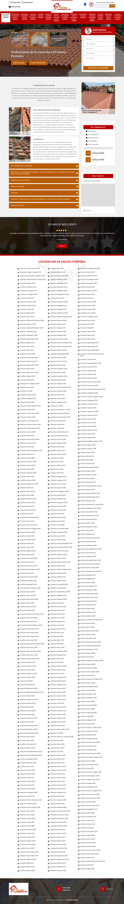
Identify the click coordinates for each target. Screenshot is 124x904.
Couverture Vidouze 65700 (27, 376)
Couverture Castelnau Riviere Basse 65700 (92, 389)
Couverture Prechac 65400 (27, 711)
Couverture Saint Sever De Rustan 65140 (32, 614)
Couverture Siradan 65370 (27, 502)
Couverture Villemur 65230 (28, 324)
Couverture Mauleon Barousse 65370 (61, 346)
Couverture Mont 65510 (57, 298)
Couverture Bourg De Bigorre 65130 (90, 486)
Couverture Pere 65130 (26, 766)
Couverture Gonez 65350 (57, 725)
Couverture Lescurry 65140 (58, 484)
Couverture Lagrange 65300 (58, 573)
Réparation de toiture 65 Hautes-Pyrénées (25, 17)
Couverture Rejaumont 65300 (28, 688)
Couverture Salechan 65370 (28, 606)
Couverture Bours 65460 (87, 478)
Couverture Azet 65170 (87, 657)
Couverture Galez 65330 (57, 796)
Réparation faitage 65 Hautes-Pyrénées (108, 17)
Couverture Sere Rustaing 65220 (29, 517)
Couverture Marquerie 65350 (58, 376)
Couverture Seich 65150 (27, 543)
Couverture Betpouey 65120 (88, 545)
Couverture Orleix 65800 (27, 826)
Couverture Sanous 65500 (27, 592)
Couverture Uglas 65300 (27, 402)
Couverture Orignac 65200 (27, 841)
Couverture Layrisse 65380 (58, 488)
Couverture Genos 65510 (57, 759)
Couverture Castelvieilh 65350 (89, 393)
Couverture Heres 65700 (57, 673)
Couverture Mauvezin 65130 (58, 350)
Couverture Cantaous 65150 (28, 302)
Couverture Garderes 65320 (58, 800)
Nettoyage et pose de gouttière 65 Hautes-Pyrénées (74, 18)
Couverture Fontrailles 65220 (58, 826)
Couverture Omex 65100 (27, 848)
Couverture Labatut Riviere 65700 (60, 592)
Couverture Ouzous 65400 (27, 781)
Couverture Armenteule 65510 (89, 765)
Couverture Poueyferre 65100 (28, 729)
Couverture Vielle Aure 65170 (28, 361)
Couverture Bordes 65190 (87, 501)
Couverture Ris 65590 (26, 681)
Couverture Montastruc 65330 (59, 302)
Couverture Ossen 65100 (27, 811)
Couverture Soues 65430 (27, 476)
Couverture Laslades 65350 (58, 499)
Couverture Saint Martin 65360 (29, 632)
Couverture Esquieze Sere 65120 (59, 859)
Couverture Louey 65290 (57, 424)
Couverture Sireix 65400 (27, 495)
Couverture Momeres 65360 (58, 320)
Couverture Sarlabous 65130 (28, 584)
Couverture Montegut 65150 (58, 305)
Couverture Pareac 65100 (27, 770)
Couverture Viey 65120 (26, 350)
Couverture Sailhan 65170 (27, 662)
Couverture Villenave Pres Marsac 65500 (32, 320)
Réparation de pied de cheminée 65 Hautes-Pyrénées (92, 18)
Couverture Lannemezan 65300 (59, 528)
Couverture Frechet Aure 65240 (59, 815)
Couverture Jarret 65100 (57, 618)
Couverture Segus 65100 (27, 554)
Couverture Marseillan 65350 (58, 369)
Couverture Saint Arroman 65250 (29, 659)
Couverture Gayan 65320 (57, 781)
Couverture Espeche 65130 (58, 863)
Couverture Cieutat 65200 (87, 331)
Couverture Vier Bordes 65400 (29, 357)
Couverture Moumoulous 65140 (59, 276)
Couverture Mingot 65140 (57, 328)
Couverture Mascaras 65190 (58, 361)
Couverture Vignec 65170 (27, 343)
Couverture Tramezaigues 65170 (29, 421)
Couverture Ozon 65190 (27, 777)
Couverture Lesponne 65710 (28, 287)
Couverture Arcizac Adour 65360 (89, 805)
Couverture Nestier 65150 (57, 272)
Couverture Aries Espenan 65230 (89, 776)
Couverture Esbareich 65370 (88, 291)
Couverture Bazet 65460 (87, 608)
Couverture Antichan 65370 (88, 817)
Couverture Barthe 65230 (87, 623)
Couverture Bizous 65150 (87, 523)
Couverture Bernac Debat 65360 (89, 567)
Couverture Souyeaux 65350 (28, 473)
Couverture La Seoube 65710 (28, 291)
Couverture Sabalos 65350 (27, 677)
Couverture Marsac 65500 (57, 372)
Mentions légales (72, 900)
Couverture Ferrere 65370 (57, 829)
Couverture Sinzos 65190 (27, 506)
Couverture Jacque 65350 (57, 621)
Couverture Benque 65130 (87, 575)
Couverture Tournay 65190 (27, 432)
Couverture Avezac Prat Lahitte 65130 (91, 679)
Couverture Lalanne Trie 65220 (59, 551)
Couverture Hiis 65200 (56, 662)
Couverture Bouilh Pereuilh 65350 (90, 493)
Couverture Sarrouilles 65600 (28, 558)
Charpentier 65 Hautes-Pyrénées (83, 16)
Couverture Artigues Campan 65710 (30, 272)
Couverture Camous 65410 (88, 422)
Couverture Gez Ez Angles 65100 (59, 729)
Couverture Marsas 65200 (57, 365)
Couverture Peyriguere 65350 (28, 759)
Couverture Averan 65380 (87, 683)
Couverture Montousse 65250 (58, 287)
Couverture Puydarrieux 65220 (29, 699)
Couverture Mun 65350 (57, 268)
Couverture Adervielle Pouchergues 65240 (92, 861)
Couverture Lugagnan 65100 (58, 402)
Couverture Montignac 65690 (58, 291)
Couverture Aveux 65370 (87, 675)
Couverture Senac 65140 (27, 536)
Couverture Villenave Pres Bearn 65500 (31, 328)
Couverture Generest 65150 (58, 770)
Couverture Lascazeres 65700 (58, 502)
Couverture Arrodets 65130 (88, 746)
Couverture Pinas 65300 (27, 740)
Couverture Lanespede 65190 (58, 532)
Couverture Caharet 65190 (88, 437)
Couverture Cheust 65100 (87, 339)
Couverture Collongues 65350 (88, 317)
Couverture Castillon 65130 (88, 374)
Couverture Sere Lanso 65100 (28, 525)
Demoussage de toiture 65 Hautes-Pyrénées (15, 17)
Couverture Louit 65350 (57, 428)
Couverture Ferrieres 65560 (58, 833)
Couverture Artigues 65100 (88, 735)
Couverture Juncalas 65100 (58, 606)
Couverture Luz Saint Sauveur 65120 (60, 387)
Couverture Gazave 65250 (57, 777)
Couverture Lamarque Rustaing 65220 (61, 543)
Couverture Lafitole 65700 (57, 577)
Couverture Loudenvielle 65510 (59, 432)
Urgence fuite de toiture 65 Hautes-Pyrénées (56, 18)
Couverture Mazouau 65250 (58, 331)
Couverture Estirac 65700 (57, 837)
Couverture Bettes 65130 (87, 534)
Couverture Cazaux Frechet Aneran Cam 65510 (92, 355)
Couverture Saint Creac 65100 (28, 655)
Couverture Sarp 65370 (26, 573)
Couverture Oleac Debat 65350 (29, 856)
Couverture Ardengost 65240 (88, 787)
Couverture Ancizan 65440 (88, 843)
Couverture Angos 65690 (87, 835)
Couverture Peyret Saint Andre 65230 (31, 755)
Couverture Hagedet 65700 (58, 685)
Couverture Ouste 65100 (27, 785)
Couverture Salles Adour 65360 (29, 599)
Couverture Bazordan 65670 (88, 601)
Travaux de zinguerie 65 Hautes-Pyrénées (48, 17)
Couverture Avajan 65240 (87, 690)
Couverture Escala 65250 (87, 287)
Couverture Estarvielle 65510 (58, 848)
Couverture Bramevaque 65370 (89, 467)
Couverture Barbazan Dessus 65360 (90, 642)
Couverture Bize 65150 (86, 530)
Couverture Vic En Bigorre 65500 (29, 383)
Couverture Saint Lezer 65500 (28, 640)
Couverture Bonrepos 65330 (88, 519)
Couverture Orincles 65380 (28, 829)
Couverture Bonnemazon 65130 (89, 515)
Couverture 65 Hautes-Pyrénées (5, 16)
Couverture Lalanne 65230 (58, 558)
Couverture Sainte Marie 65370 (29, 629)
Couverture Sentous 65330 (27, 532)
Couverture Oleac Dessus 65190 (29, 852)
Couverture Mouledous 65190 (58, 283)
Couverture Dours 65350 (87, 294)
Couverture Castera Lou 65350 (89, 385)
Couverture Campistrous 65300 (89, 411)
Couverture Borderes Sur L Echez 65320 (91, 504)
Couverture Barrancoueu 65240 (89, 631)
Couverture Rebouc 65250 (27, 283)
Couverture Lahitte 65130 (57, 566)
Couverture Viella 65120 (27, 369)
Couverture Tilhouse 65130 (28, 443)
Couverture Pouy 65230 (27, 722)
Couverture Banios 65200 (87, 653)
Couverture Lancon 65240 (57, 536)
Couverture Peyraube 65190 (28, 763)
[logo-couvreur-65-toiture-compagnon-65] (62, 6)
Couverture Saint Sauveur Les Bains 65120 (32, 276)
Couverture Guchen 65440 (57, 696)
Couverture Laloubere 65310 (58, 554)
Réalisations (19, 63)
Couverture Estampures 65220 (59, 856)
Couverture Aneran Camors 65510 (90, 850)
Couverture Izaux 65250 (57, 625)
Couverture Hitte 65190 (57, 659)
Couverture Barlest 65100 (87, 634)
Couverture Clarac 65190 (87, 320)
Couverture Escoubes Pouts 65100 (90, 268)
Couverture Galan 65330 (57, 804)
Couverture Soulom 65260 (27, 480)
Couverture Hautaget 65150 (58, 677)
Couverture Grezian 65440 (57, 714)
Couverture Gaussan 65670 (58, 789)
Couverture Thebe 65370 (27, 454)
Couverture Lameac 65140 (58, 540)
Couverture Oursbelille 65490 (28, 792)
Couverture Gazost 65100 (57, 774)
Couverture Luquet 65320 (57, 398)
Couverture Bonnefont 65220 (88, 527)
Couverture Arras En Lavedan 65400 (90, 772)
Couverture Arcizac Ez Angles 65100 (90, 790)
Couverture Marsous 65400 (58, 357)
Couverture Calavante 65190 (88, 430)
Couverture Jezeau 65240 (57, 610)
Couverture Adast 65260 (87, 869)
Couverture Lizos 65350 (57, 458)
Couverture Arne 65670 (87, 768)
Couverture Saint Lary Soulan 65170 (30, 651)
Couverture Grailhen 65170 (58, 711)
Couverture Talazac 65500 (27, 465)
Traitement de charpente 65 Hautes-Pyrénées (65, 17)
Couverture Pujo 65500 (26, 707)
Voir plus (62, 246)
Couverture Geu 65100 (56, 740)
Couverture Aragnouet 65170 (88, 809)
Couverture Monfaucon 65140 (59, 313)
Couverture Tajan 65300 (27, 469)
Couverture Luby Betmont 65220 (59, 413)
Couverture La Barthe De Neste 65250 (91, 620)
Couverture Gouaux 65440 (57, 722)
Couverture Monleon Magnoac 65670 (61, 317)
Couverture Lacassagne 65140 (59, 584)
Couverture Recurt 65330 (27, 696)
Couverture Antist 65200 (87, 813)
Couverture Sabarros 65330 (28, 666)
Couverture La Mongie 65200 (28, 294)
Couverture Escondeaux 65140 (89, 279)
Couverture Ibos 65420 (56, 636)
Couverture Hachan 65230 (57, 688)
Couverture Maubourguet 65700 (59, 354)
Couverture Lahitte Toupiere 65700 (60, 562)
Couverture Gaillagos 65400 (58, 807)
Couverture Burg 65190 (87, 456)
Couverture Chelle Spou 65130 (89, 346)
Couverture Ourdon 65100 (27, 789)
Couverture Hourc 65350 (57, 647)
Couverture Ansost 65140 (87, 824)
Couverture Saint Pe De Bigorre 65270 (31, 625)
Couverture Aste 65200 (87, 716)
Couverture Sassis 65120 (27, 562)
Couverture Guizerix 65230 (58, 692)
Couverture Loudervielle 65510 (59, 436)
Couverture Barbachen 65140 (88, 649)
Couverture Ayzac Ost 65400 (88, 668)
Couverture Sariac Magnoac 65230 (30, 588)
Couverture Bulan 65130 (87, 463)
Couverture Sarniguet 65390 (28, 580)
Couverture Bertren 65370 (88, 553)
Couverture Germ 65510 (57, 748)
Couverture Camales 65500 (88, 426)
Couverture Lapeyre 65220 (58, 517)
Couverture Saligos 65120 (27, 610)
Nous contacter (38, 63)
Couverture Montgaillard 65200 (59, 294)
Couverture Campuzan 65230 (88, 404)
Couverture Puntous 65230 (27, 703)
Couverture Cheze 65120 (87, 335)
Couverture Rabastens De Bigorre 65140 (32, 692)
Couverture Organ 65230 (27, 833)
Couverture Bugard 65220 (87, 471)
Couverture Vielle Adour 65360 (29, 372)
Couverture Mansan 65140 (58, 380)
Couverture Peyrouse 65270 (28, 744)
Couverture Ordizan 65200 (27, 844)
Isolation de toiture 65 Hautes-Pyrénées (33, 17)
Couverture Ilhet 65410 (57, 644)
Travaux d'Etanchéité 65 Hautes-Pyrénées (118, 17)
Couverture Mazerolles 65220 (58, 339)
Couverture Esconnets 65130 (88, 276)
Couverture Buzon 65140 (87, 452)
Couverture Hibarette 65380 (58, 666)
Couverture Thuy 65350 (27, 447)
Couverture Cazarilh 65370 (88, 359)
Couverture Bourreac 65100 (88, 475)
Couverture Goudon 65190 (57, 718)
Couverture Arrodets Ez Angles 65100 (91, 757)
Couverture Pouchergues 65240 (29, 733)
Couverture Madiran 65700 (58, 383)
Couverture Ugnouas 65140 (28, 395)
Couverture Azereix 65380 (87, 664)
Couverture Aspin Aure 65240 (88, 731)
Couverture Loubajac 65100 (58, 443)
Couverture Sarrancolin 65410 (28, 577)
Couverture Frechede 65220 (58, 822)
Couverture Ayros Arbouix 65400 (89, 672)
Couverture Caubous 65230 (88, 370)
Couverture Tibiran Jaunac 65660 (29, 439)
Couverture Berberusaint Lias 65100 (90, 571)
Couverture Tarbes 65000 (27, 458)
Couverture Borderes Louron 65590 (90, 508)
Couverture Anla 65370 (87, 828)
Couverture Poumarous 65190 (28, 725)
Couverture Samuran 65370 (28, 595)
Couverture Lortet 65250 (57, 447)
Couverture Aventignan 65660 (89, 686)
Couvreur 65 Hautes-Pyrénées (41, 16)
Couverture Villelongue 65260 (28, 335)
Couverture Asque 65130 (87, 724)
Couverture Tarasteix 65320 (28, 461)
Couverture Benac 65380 (87, 582)
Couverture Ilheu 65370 (57, 632)
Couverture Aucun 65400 (87, 709)
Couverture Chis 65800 (86, 328)
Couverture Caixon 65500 (87, 434)
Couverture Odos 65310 (27, 863)
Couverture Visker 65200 (27, 313)
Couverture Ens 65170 (86, 298)
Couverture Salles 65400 (27, 603)
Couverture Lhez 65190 (57, 473)
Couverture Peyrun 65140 (27, 748)
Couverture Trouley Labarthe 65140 (30, 406)
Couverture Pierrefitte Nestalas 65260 (31, 751)
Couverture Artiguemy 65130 (88, 738)
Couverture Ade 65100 (86, 865)
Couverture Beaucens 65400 (88, 590)
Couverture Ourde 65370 (27, 796)
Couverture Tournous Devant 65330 (30, 424)
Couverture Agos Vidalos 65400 (89, 854)
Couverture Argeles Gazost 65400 (90, 779)
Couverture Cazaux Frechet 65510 (30, 268)
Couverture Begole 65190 (87, 579)
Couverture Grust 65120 (57, 703)
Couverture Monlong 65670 (58, 309)
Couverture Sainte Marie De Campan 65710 (33, 279)
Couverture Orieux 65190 (27, 837)
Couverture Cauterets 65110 (88, 367)
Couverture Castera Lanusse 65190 (90, 382)
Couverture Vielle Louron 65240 (29, 365)
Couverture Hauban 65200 (57, 681)
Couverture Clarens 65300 (87, 313)
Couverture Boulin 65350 (87, 489)
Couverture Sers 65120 (26, 514)
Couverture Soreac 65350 (27, 491)
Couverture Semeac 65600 (27, 540)
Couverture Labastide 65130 (58, 595)
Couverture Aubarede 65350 (88, 712)
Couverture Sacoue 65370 (27, 670)
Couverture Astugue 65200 (88, 720)
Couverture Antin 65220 (87, 820)
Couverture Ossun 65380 (27, 815)
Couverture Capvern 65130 (88, 408)
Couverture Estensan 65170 (58, 844)
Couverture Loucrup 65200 (58, 439)
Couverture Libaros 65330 (57, 465)
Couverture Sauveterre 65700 (28, 566)
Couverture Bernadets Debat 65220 (90, 560)
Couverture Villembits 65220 (28, 331)
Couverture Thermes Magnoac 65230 (31, 450)
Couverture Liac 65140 (56, 469)
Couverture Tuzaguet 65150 (28, 398)
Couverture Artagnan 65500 (88, 750)
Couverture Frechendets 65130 (59, 818)
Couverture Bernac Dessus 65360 (90, 564)
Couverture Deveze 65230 (87, 305)
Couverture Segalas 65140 (27, 551)
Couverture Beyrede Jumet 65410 (90, 538)
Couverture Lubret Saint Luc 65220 (60, 409)
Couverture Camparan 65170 (88, 415)
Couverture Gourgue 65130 (58, 707)
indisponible (15, 2)
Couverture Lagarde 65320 (58, 580)
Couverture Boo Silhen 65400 (88, 512)
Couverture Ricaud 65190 (27, 685)
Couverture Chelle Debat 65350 (89, 343)
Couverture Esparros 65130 (58, 870)
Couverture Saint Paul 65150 (28, 621)
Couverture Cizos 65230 (87, 324)
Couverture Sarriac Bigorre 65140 (30, 569)
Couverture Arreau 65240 (87, 761)
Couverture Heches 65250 (57, 670)
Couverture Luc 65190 (56, 406)
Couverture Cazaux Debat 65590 (89, 350)
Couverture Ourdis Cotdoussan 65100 (31, 800)
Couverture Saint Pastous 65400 (29, 636)
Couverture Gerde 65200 (57, 744)
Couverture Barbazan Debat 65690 (90, 646)
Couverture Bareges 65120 (28, 305)
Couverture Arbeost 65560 (88, 802)
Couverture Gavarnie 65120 (58, 785)
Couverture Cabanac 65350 (88, 449)
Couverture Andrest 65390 (88, 846)
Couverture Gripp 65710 (27, 298)
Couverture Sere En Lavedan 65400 (30, 528)
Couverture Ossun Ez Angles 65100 (30, 807)
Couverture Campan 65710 (88, 419)
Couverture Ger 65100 (56, 751)
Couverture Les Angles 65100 (88, 831)
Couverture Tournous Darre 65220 (30, 428)
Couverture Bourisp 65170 (87, 482)
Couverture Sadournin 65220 (28, 673)
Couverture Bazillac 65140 (88, 605)
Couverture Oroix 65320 (27, 822)
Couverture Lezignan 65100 (58, 476)
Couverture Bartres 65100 (87, 616)
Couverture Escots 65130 (87, 272)
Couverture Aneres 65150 (87, 839)
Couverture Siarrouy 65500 (28, 510)
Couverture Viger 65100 (27, 346)
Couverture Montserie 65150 (58, 279)
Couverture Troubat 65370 (27, 409)
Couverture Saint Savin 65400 (28, 618)
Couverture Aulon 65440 (87, 701)
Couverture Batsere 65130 (88, 612)
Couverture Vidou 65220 (27, 380)
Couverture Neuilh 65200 (27, 870)
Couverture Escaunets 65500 (88, 283)
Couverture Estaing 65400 (57, 852)
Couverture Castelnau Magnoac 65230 (91, 397)
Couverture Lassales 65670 (58, 495)
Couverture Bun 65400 (86, 460)
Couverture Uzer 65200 (26, 387)
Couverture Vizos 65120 (27, 309)
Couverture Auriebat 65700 (88, 694)
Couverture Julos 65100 (57, 603)
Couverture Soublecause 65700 (29, 484)
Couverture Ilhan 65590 (57, 640)
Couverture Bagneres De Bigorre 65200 (91, 660)
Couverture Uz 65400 (26, 391)
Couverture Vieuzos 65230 (27, 354)
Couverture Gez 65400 (56, 733)
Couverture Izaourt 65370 (57, 629)
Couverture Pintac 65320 (27, 737)
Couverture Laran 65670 (57, 514)
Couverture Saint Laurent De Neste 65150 (32, 644)
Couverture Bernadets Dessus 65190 (90, 549)
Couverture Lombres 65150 (58, 454)
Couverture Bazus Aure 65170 (89, 597)
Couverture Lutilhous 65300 (58, 391)
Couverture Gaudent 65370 (58, 792)
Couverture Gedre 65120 (57, 763)
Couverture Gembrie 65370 (58, 766)
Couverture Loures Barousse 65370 (60, 417)
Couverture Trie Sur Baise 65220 (29, 413)
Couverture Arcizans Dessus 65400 (90, 798)
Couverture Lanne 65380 (57, 525)
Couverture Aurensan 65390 (88, 698)
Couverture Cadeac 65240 (87, 445)
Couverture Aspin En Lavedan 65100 (90, 727)
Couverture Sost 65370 (26, 488)
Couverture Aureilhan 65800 (88, 705)
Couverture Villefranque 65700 (29, 339)
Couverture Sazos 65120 (27, 547)
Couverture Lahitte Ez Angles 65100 (60, 569)
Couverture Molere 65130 (57, 324)
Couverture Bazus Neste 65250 (89, 593)
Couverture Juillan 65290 (57, 614)
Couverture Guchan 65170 (57, 699)
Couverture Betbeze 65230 (88, 556)
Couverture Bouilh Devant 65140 (89, 497)
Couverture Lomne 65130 (57, 450)
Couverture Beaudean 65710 (88, 586)
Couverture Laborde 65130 (58, 588)
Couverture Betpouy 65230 (88, 541)
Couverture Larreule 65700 (58, 510)
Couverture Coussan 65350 (88, 309)
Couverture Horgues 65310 (58, 655)
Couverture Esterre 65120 (57, 841)
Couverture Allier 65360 (87, 857)
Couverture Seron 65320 (27, 521)
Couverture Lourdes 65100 (58, 421)
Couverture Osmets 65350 (27, 818)
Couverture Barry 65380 (87, 627)
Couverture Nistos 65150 (27, 867)
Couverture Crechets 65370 (88, 302)
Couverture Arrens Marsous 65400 (90, 753)
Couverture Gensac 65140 (57, 755)
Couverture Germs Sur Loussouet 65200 (61, 737)
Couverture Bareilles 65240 (88, 638)
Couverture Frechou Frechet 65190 (60, 811)
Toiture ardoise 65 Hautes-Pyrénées (100, 17)
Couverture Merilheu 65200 (58, 335)
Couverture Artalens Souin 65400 (89, 742)
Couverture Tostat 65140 (27, 436)
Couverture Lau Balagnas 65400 (59, 491)
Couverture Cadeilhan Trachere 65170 (91, 441)
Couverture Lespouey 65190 (58, 480)
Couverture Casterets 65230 (88, 378)
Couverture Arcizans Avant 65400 (90, 794)
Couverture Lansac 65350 (57, 521)
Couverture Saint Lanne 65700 (29, 647)
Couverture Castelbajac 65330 (89, 400)
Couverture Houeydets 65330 (58, 651)
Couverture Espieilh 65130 (57, 867)
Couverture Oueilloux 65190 (28, 804)
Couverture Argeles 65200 (87, 783)
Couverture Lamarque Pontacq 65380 (61, 547)
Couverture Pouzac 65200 (27, 714)
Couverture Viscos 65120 (27, 317)
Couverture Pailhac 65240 (27, 774)
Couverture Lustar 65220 (57, 395)
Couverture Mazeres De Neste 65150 (61, 343)
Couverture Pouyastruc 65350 (28, 718)
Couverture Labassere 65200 (58, 599)
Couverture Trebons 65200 (27, 417)
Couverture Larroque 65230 (58, 506)
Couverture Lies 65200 (56, 461)
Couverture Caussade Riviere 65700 (90, 363)
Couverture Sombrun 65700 (28, 499)
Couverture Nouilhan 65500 (28, 859)
